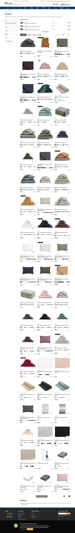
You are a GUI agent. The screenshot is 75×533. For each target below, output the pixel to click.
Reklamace (19, 517)
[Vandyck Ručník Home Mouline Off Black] (63, 122)
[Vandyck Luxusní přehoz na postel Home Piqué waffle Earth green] (55, 54)
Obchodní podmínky (21, 513)
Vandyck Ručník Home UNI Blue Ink (59, 142)
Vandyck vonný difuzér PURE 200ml (42, 463)
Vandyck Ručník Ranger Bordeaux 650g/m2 (27, 371)
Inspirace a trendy (34, 516)
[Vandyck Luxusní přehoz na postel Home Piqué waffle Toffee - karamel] (63, 54)
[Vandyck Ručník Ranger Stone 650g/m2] (21, 122)
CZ (69, 1)
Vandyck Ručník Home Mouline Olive (30, 23)
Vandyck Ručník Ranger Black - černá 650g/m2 (44, 232)
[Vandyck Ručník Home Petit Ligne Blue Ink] (25, 145)
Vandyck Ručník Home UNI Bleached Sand (60, 74)
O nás (32, 514)
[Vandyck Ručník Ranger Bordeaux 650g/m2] (21, 373)
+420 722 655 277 (17, 1)
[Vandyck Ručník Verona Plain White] (42, 122)
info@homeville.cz (26, 1)
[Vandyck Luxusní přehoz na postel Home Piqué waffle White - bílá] (65, 54)
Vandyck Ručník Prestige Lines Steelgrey (60, 209)
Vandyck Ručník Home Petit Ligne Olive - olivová (31, 29)
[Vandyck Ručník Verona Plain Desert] (40, 122)
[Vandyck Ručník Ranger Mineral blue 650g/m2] (55, 327)
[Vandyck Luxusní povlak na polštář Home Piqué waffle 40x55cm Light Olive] (44, 212)
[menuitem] (42, 1)
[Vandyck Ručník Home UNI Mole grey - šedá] (33, 53)
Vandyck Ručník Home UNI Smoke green (60, 187)
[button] (45, 31)
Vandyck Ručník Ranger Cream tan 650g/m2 (27, 440)
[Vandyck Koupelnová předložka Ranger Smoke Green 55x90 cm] (63, 100)
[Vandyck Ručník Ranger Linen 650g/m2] (55, 350)
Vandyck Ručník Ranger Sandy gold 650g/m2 (27, 209)
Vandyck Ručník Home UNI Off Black (25, 51)
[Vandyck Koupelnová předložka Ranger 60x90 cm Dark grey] (46, 374)
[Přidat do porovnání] (33, 47)
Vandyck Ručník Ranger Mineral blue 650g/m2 (61, 325)
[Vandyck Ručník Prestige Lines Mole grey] (42, 99)
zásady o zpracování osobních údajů (42, 527)
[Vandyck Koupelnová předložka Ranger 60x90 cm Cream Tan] (44, 374)
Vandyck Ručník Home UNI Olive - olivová (43, 142)
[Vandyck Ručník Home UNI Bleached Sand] (25, 53)
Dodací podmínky (20, 514)
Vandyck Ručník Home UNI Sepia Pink (43, 74)
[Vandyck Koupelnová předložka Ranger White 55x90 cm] (65, 100)
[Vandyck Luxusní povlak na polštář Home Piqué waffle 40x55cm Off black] (52, 212)
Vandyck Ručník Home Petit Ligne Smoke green (27, 302)
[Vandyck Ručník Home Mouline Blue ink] (65, 122)
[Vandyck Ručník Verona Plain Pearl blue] (38, 122)
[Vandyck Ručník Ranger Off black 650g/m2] (38, 327)
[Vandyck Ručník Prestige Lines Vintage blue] (46, 99)
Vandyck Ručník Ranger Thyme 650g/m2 (26, 164)
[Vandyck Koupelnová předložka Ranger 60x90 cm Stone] (42, 374)
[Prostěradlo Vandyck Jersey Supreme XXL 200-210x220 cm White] (57, 466)
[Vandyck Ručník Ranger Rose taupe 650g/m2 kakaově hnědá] (21, 351)
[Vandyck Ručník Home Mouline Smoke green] (61, 122)
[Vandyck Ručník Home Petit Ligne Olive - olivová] (21, 145)
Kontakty (32, 513)
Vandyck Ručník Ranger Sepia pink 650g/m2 (44, 302)
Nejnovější (39, 34)
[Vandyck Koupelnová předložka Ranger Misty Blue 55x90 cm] (61, 100)
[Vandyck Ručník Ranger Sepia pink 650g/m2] (33, 122)
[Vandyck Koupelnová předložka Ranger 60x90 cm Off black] (40, 374)
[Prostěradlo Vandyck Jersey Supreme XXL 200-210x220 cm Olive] (55, 466)
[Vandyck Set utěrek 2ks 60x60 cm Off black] (40, 419)
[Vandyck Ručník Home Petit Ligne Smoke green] (27, 145)
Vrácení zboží (20, 516)
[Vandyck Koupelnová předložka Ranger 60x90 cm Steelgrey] (38, 374)
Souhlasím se (63, 516)
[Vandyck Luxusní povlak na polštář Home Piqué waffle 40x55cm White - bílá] (40, 212)
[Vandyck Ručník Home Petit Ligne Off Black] (31, 145)
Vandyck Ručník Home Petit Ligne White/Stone (61, 302)
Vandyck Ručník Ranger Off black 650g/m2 (44, 325)
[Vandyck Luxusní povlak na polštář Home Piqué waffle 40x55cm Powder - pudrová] (42, 212)
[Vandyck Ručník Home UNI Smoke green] (31, 53)
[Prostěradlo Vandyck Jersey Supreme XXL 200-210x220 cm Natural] (61, 466)
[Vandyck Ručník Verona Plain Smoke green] (46, 122)
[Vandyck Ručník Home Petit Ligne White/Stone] (29, 145)
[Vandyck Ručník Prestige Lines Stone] (44, 99)
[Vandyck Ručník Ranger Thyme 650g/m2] (23, 122)
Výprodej (63, 34)
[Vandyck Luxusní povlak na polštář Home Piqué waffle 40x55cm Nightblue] (46, 212)
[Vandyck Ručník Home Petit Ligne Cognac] (23, 145)
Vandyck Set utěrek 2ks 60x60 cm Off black (61, 417)
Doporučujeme (23, 34)
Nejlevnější (29, 34)
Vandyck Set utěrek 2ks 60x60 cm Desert (43, 417)
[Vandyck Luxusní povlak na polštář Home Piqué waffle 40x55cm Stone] (38, 212)
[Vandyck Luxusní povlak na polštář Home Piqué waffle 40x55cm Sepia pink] (69, 259)
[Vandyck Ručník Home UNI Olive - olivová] (27, 53)
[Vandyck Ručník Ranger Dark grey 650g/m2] (35, 122)
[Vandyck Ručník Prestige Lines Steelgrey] (40, 99)
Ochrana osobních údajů (22, 519)
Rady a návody (33, 517)
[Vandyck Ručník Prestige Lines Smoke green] (48, 99)
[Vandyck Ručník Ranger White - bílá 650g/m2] (27, 122)
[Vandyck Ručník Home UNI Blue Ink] (29, 53)
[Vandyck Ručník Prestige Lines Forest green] (50, 99)
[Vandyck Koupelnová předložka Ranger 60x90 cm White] (40, 443)
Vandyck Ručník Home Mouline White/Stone (44, 187)
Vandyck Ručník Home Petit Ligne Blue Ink (26, 187)
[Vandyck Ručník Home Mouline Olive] (55, 122)
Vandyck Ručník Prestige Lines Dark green (43, 97)
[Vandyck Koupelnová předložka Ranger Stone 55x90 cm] (55, 100)
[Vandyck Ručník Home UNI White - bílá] (35, 53)
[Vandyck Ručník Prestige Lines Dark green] (38, 99)
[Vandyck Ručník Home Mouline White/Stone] (57, 122)
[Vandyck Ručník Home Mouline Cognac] (59, 122)
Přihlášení (56, 4)
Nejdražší (34, 34)
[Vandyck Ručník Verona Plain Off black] (44, 122)
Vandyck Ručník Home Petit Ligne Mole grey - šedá (32, 26)
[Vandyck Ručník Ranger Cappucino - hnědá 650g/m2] (31, 122)
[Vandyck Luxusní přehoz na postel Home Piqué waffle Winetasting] (57, 54)
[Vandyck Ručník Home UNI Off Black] (21, 53)
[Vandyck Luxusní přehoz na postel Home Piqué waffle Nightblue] (59, 54)
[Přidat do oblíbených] (35, 47)
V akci (58, 34)
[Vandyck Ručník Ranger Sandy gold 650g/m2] (25, 122)
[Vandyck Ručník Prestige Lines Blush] (52, 99)
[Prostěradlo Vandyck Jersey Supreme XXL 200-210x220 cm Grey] (59, 466)
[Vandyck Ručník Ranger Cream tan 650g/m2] (21, 442)
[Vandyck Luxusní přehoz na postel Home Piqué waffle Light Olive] (67, 54)
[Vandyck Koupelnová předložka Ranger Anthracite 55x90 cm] (59, 100)
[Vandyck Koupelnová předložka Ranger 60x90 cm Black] (48, 374)
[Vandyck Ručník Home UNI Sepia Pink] (23, 53)
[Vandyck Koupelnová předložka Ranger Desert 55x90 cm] (57, 100)
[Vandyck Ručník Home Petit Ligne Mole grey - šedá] (33, 145)
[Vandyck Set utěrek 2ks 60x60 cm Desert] (38, 419)
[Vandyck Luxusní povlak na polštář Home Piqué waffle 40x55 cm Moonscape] (50, 212)
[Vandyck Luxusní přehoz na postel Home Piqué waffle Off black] (61, 54)
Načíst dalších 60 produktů (41, 496)
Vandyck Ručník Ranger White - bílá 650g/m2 (27, 232)
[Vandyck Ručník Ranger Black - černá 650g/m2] (29, 122)
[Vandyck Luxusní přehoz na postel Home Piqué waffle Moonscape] (69, 54)
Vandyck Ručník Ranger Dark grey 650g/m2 (27, 325)
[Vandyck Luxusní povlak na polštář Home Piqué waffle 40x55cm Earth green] (48, 212)
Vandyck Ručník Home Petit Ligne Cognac (60, 164)
